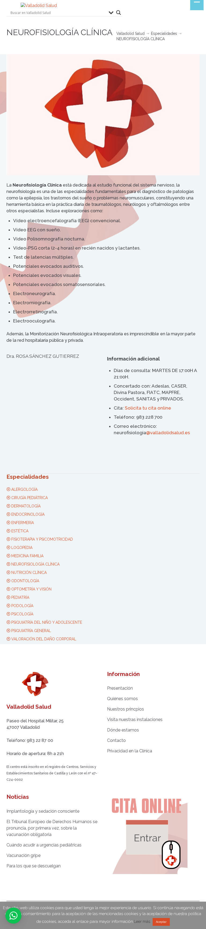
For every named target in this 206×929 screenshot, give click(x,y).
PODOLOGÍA (21, 606)
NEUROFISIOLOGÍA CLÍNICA (35, 564)
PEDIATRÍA (19, 597)
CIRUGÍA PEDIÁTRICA (29, 498)
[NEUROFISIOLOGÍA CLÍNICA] (103, 114)
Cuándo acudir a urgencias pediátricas (44, 845)
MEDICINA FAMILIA (26, 556)
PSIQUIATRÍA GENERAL (30, 631)
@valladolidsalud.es (168, 432)
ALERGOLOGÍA (24, 489)
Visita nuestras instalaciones (135, 719)
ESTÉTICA (19, 531)
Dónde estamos (123, 730)
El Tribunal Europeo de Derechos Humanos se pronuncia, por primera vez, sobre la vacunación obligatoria (51, 828)
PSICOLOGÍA (21, 614)
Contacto (116, 740)
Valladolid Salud (130, 33)
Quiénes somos (122, 698)
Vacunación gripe (23, 855)
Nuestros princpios (125, 709)
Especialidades (164, 33)
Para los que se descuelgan (33, 865)
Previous (9, 115)
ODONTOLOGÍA (24, 581)
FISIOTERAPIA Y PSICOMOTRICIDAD (41, 539)
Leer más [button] (142, 921)
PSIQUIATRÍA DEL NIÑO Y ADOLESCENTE (46, 622)
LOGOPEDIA (21, 547)
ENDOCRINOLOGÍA (27, 514)
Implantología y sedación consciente (42, 811)
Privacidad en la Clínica (129, 750)
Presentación (120, 688)
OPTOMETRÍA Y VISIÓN (31, 589)
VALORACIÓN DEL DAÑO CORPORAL (43, 639)
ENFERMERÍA (22, 523)
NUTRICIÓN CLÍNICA (28, 572)
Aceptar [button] (161, 922)
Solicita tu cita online (148, 408)
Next (197, 115)
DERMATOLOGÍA (25, 506)
